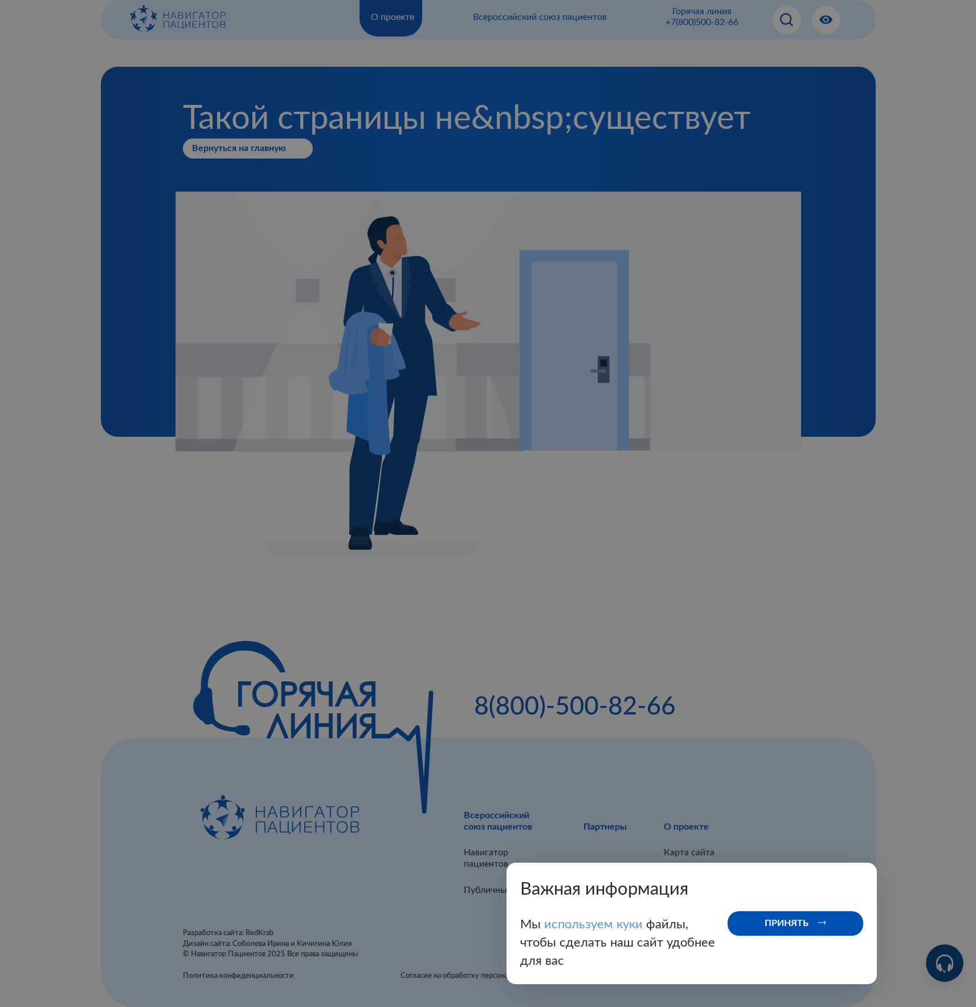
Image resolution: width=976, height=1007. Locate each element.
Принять (786, 923)
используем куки (595, 924)
